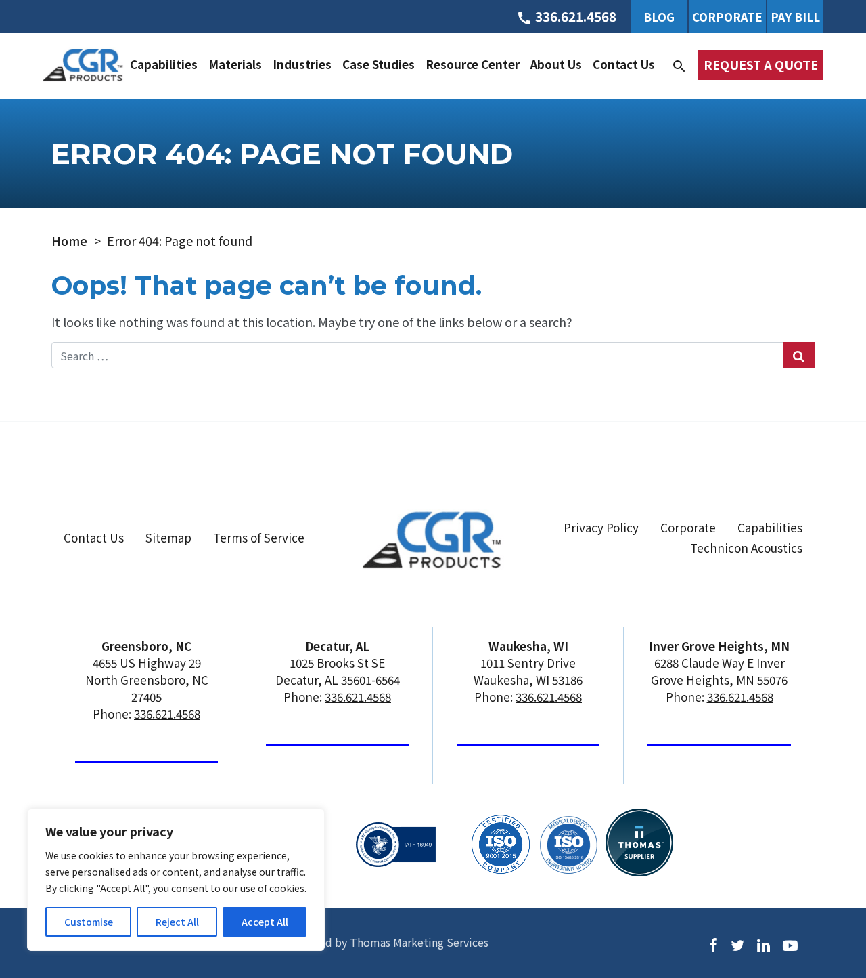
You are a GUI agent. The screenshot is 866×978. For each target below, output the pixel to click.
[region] (176, 880)
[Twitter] (737, 943)
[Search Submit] (799, 355)
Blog (659, 16)
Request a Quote (761, 64)
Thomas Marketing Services (419, 942)
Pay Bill (795, 16)
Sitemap (168, 537)
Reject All (177, 922)
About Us (556, 64)
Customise (88, 922)
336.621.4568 (167, 713)
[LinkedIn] (763, 943)
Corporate (727, 16)
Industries (302, 64)
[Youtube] (790, 943)
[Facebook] (713, 943)
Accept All (265, 922)
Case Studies (378, 64)
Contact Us (624, 64)
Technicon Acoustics (746, 547)
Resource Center (473, 64)
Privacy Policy (601, 527)
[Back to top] (820, 915)
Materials (235, 64)
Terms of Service (258, 537)
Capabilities (164, 64)
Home (69, 240)
